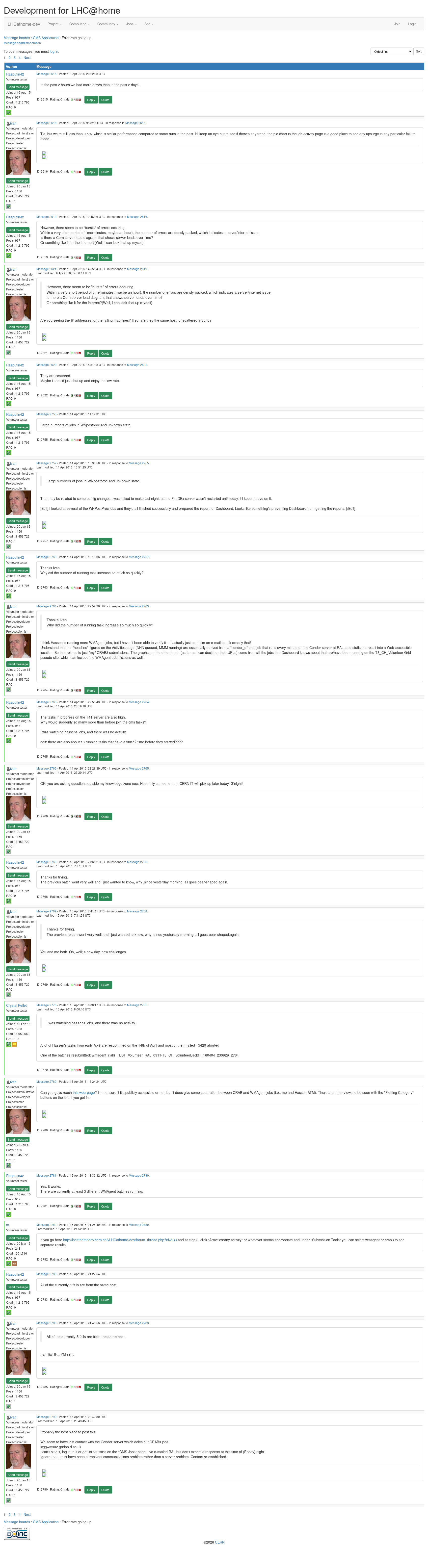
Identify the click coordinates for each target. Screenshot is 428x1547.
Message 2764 (46, 606)
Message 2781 (46, 1175)
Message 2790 (46, 1417)
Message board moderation (22, 43)
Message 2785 (46, 1323)
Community (106, 23)
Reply (91, 100)
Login (412, 23)
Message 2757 (46, 463)
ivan (13, 123)
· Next (26, 57)
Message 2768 (46, 862)
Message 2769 (46, 911)
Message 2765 (46, 702)
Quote (105, 100)
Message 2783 (46, 1274)
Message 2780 (46, 1081)
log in (54, 51)
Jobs (130, 23)
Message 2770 (46, 1005)
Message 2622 (46, 364)
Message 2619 (46, 216)
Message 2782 (46, 1224)
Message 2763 (46, 557)
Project (53, 23)
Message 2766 (46, 768)
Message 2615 (46, 74)
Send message (18, 87)
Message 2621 (46, 269)
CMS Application (46, 37)
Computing (78, 23)
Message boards (17, 37)
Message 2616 (46, 123)
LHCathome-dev (24, 24)
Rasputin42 (15, 74)
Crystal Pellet (16, 1005)
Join (397, 23)
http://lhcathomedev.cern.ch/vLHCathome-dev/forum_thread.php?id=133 (120, 1239)
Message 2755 (46, 414)
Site (147, 23)
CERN (220, 1542)
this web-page (84, 1092)
